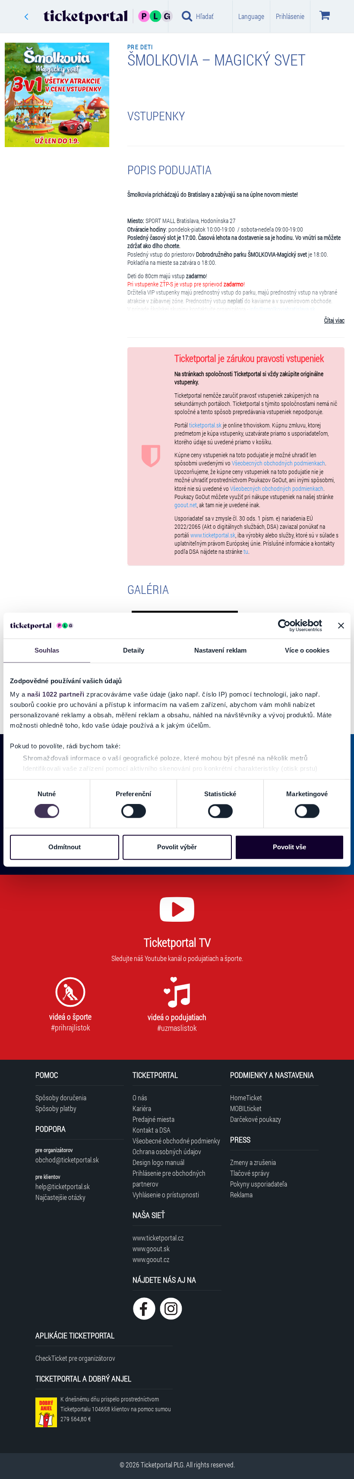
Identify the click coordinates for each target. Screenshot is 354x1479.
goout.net (185, 505)
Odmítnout (64, 847)
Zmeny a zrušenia (253, 1162)
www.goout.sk (151, 1248)
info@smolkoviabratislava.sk (282, 309)
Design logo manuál (158, 1162)
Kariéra (142, 1108)
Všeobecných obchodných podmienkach (278, 463)
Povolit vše (289, 847)
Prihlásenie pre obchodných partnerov (169, 1178)
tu (245, 552)
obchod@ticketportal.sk (67, 1159)
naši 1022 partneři (56, 694)
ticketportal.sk (205, 425)
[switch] (133, 811)
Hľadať (205, 16)
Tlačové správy (249, 1173)
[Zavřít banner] (341, 625)
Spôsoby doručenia (60, 1097)
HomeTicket (246, 1097)
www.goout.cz (151, 1259)
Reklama (241, 1194)
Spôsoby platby (55, 1108)
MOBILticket (246, 1108)
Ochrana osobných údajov (167, 1151)
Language (251, 16)
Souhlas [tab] (47, 650)
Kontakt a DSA (152, 1129)
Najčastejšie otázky (60, 1197)
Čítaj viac (334, 320)
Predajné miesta (153, 1119)
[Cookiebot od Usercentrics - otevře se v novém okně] (284, 625)
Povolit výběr (177, 847)
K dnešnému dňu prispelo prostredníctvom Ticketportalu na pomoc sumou (115, 1409)
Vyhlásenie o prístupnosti (166, 1194)
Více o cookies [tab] (307, 650)
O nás (140, 1097)
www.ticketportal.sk (212, 535)
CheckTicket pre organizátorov (75, 1358)
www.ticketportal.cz (158, 1237)
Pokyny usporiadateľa (258, 1183)
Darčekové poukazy (255, 1119)
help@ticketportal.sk (62, 1186)
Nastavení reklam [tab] (220, 650)
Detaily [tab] (133, 650)
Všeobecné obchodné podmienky (176, 1140)
